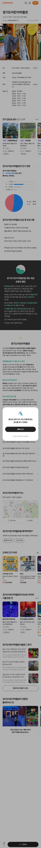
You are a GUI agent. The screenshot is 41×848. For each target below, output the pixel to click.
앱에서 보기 (20, 429)
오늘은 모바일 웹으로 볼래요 (20, 436)
